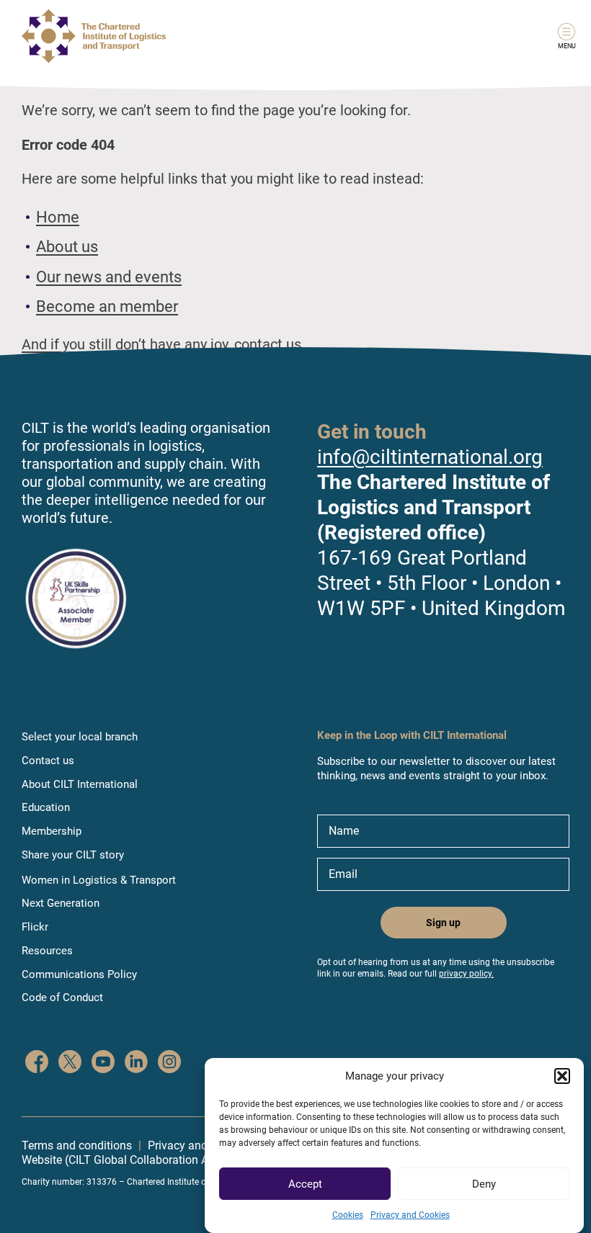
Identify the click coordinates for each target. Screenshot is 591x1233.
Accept (305, 1184)
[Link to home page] (94, 36)
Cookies (347, 1215)
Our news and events (109, 277)
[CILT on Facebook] (37, 1063)
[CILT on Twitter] (70, 1063)
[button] (562, 1076)
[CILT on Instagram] (169, 1063)
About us (67, 247)
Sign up (443, 922)
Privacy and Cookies (410, 1215)
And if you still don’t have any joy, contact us (161, 344)
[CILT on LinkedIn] (136, 1063)
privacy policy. (466, 974)
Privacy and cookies (198, 1145)
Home (57, 217)
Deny (484, 1184)
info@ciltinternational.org (430, 457)
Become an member (107, 306)
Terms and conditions (77, 1145)
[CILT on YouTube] (103, 1063)
